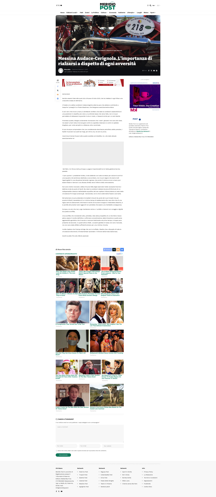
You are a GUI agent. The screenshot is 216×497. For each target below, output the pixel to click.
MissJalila (67, 69)
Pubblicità (147, 484)
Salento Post (83, 478)
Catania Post (83, 481)
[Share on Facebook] (149, 70)
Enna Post (104, 478)
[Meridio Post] (108, 5)
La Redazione (148, 475)
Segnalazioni (148, 481)
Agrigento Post (84, 486)
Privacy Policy (148, 472)
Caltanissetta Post (106, 475)
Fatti (60, 53)
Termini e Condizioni (150, 478)
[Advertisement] (93, 153)
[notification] (148, 5)
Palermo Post (83, 472)
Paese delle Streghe (107, 481)
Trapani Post (83, 475)
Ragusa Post (105, 472)
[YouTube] (61, 5)
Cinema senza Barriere (129, 484)
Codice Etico (148, 486)
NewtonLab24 (105, 486)
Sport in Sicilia (127, 472)
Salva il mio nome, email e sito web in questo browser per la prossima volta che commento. (82, 450)
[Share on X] (151, 70)
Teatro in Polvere (106, 484)
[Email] (154, 70)
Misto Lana (125, 481)
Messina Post (83, 484)
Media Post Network (143, 131)
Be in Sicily (125, 475)
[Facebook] (57, 5)
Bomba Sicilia (126, 478)
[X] (59, 5)
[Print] (156, 70)
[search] (150, 5)
